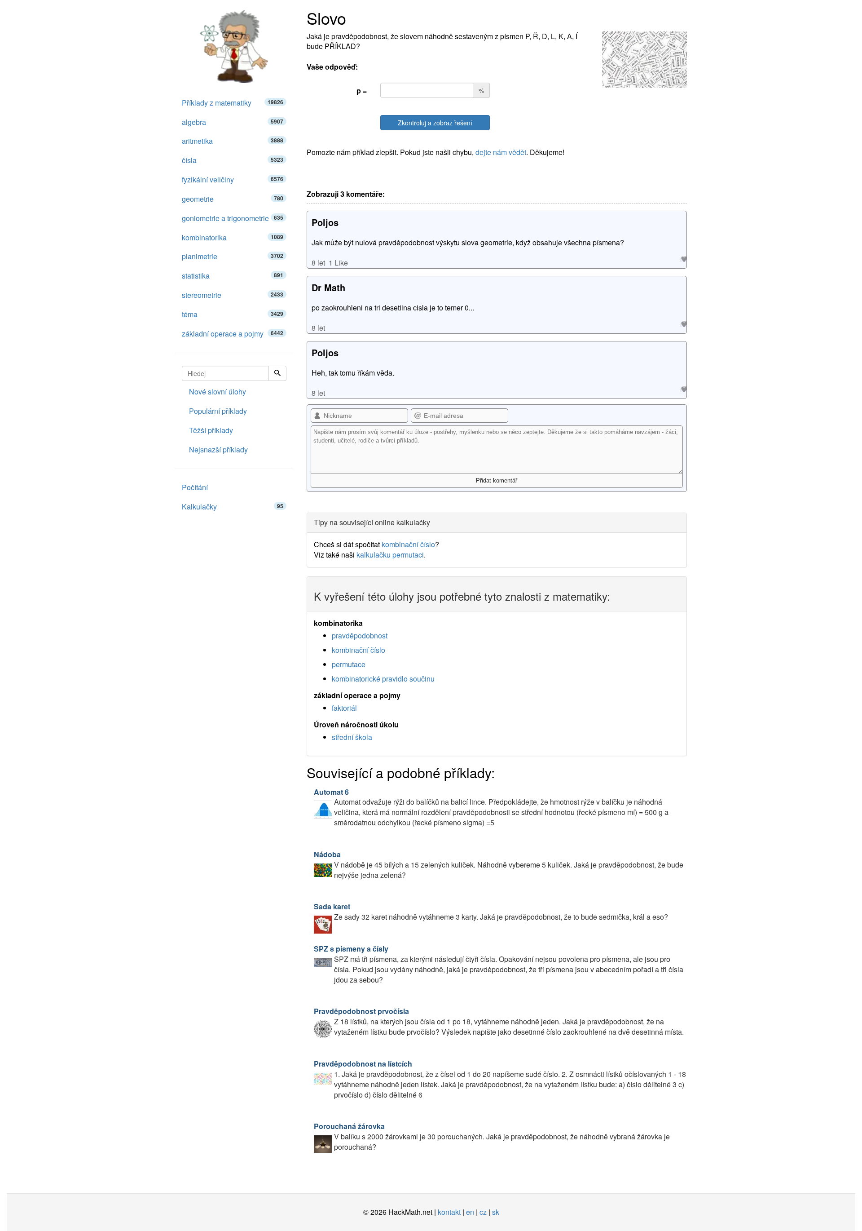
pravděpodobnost (359, 635)
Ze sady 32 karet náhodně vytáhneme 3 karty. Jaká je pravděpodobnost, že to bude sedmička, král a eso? (491, 911)
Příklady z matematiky (232, 102)
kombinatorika (232, 237)
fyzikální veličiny (232, 179)
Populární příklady (218, 411)
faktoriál (344, 708)
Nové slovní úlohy (217, 391)
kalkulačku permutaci (390, 554)
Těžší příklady (211, 430)
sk (495, 1212)
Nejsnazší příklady (218, 449)
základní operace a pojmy (232, 333)
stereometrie (232, 295)
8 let (318, 262)
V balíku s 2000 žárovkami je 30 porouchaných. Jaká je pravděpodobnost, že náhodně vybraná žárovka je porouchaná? (492, 1136)
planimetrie (232, 256)
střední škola (352, 737)
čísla (232, 160)
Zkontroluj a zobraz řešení (435, 122)
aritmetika (232, 141)
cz (483, 1212)
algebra (232, 122)
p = (361, 90)
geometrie (232, 199)
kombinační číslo (408, 544)
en (470, 1212)
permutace (348, 664)
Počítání (195, 487)
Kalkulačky (232, 506)
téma (232, 314)
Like (683, 259)
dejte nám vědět (500, 152)
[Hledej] (277, 373)
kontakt (449, 1212)
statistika (232, 275)
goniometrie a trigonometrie (232, 218)
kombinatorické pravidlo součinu (383, 678)
